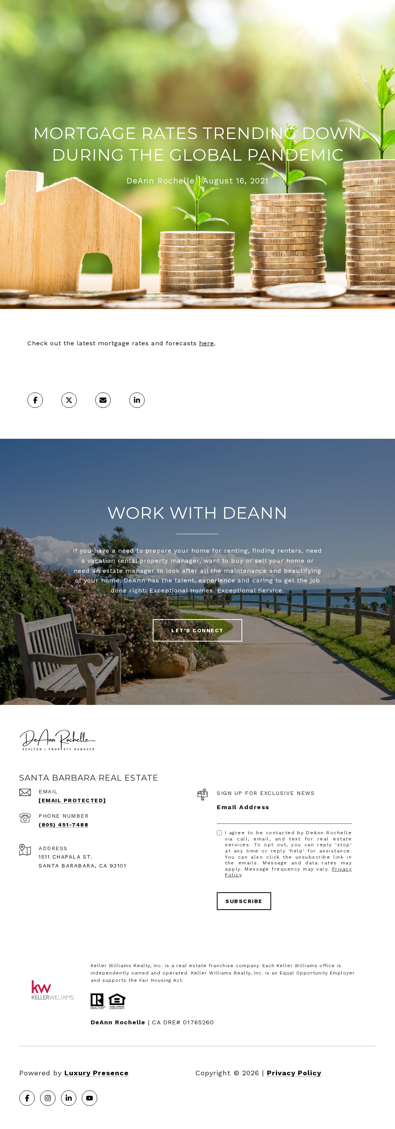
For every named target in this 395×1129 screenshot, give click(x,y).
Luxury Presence (96, 1073)
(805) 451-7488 (63, 825)
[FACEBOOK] (27, 1098)
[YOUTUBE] (89, 1098)
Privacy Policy (294, 1073)
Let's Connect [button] (197, 630)
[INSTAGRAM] (48, 1098)
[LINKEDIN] (68, 1098)
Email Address (243, 807)
